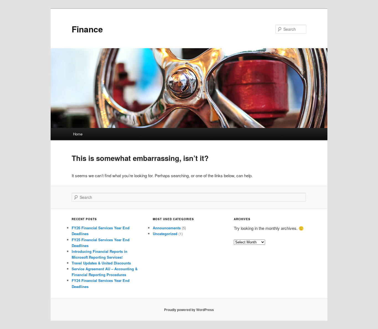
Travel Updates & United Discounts (101, 263)
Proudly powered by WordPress (189, 309)
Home (77, 134)
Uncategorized (165, 233)
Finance (87, 29)
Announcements (167, 227)
